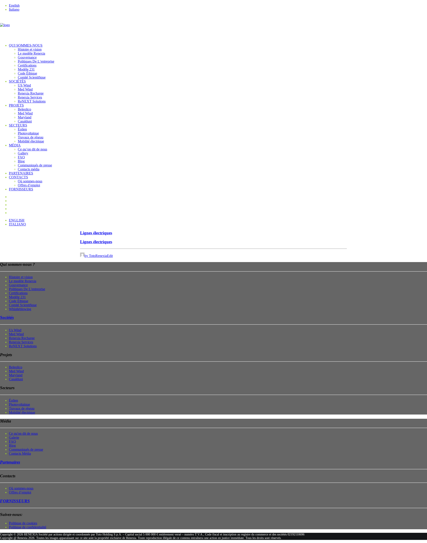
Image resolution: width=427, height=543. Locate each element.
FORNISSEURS (21, 189)
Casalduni (25, 121)
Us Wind (15, 330)
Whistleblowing (20, 309)
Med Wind (25, 89)
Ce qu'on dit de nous (23, 433)
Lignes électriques (96, 233)
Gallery (23, 153)
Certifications (27, 65)
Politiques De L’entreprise (36, 61)
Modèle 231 (26, 69)
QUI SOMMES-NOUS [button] (25, 45)
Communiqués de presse (35, 165)
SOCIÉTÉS (17, 81)
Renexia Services (30, 97)
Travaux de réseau (30, 137)
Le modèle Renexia (31, 53)
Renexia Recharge (31, 93)
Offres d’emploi (29, 185)
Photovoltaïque (28, 133)
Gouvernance (27, 57)
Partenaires (10, 462)
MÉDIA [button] (15, 145)
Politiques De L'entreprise (27, 289)
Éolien (22, 129)
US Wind (24, 85)
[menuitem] (218, 6)
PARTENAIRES (21, 173)
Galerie (14, 437)
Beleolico (24, 109)
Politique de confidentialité (27, 527)
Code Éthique (27, 73)
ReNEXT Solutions (32, 101)
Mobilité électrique (31, 141)
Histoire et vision (30, 49)
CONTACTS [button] (18, 177)
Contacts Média (20, 453)
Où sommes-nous (30, 181)
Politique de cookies (23, 523)
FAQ (21, 157)
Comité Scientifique (32, 77)
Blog (21, 161)
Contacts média (28, 169)
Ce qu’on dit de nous (32, 149)
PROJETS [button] (16, 105)
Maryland (24, 117)
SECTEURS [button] (18, 125)
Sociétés (7, 317)
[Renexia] (213, 27)
